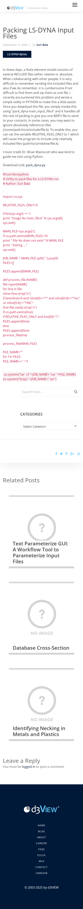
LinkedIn (41, 873)
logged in (28, 767)
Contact (42, 867)
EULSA (41, 855)
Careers (41, 843)
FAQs (41, 849)
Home (41, 825)
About (41, 837)
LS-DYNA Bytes (17, 54)
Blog (41, 831)
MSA (41, 861)
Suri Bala (42, 45)
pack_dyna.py (35, 165)
